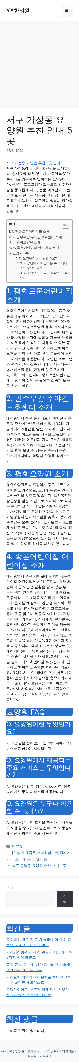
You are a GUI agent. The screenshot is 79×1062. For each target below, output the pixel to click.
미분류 (17, 846)
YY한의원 (18, 10)
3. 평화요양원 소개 (26, 242)
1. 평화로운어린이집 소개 (31, 231)
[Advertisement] (39, 62)
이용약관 (45, 1055)
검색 (9, 888)
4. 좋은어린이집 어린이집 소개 (36, 247)
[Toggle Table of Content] (63, 225)
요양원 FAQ (21, 253)
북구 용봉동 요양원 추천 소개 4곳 (39, 866)
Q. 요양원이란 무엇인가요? (38, 258)
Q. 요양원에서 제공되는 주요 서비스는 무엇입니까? (43, 265)
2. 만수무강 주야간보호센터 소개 (37, 237)
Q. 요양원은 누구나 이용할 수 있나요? (44, 275)
